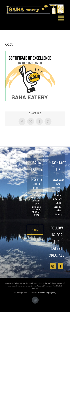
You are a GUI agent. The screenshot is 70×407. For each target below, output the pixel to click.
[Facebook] (60, 266)
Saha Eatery (58, 212)
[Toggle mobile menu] (61, 18)
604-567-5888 (58, 201)
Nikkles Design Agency (47, 292)
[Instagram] (53, 266)
